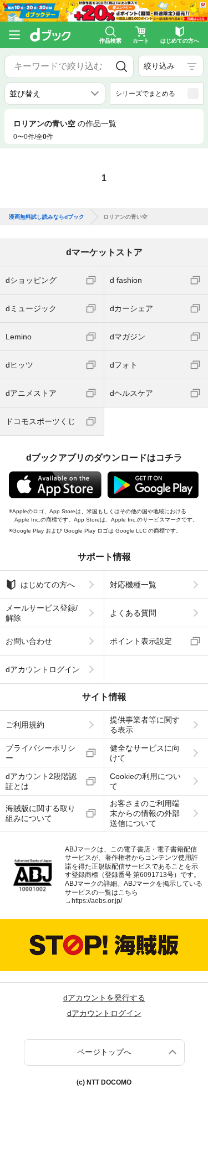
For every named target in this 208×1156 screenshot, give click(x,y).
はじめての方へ (48, 584)
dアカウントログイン (43, 669)
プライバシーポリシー (40, 753)
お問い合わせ (29, 641)
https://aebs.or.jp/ (97, 901)
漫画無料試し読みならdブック (46, 217)
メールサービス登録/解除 (42, 612)
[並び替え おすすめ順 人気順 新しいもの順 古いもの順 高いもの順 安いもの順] (54, 93)
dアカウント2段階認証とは (41, 781)
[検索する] (121, 66)
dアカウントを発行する (104, 997)
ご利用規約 (25, 724)
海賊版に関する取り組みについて (40, 813)
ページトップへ (104, 1051)
